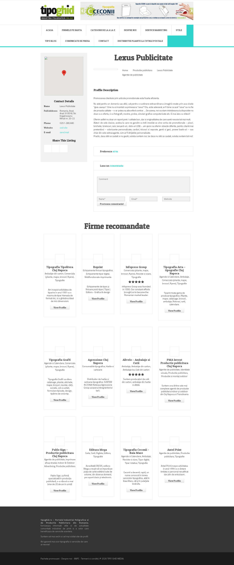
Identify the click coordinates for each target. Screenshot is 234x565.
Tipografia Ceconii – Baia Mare (136, 451)
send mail (64, 132)
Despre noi (130, 30)
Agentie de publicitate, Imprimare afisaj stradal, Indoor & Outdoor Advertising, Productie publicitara (59, 463)
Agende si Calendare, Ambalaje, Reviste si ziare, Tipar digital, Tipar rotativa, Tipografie (136, 460)
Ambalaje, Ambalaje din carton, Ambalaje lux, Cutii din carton (136, 368)
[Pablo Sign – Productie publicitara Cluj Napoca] (59, 429)
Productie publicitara (142, 70)
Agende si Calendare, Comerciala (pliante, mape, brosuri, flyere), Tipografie (59, 366)
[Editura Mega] (98, 429)
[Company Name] (60, 259)
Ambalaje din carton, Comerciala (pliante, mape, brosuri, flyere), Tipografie (60, 277)
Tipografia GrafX (60, 359)
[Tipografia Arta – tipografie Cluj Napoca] (174, 246)
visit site (63, 127)
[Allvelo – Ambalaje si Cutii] (136, 339)
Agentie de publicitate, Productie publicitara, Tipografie (174, 454)
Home (125, 70)
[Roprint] (98, 246)
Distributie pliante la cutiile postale (140, 41)
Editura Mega (98, 449)
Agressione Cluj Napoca (98, 361)
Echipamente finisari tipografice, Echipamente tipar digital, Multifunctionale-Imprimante (98, 274)
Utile (179, 30)
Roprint (98, 267)
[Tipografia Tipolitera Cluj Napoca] (59, 246)
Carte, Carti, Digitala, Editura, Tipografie (98, 454)
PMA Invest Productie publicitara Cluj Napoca (174, 363)
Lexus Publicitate (165, 70)
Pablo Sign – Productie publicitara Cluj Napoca (60, 453)
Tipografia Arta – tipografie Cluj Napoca (174, 270)
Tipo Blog (50, 41)
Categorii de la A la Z (103, 30)
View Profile (59, 307)
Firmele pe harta (72, 30)
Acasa (49, 30)
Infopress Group (136, 267)
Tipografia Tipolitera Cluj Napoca (59, 268)
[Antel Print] (174, 429)
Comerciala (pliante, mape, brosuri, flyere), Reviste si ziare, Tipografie (136, 274)
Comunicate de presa (77, 41)
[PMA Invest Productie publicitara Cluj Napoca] (174, 339)
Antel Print (174, 449)
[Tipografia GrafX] (59, 339)
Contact (104, 41)
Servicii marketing (156, 30)
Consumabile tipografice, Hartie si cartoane (98, 368)
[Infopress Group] (136, 246)
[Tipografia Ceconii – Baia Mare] (136, 429)
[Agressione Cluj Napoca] (98, 339)
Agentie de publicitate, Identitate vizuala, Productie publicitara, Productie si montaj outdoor (174, 373)
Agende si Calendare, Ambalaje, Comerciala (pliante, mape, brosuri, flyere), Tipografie (174, 280)
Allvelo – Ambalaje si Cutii (136, 361)
